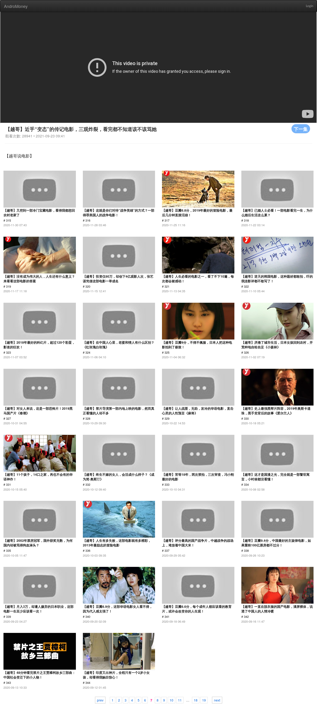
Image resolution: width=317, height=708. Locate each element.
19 (204, 700)
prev (100, 700)
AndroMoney (16, 6)
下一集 (301, 128)
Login (309, 6)
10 (171, 700)
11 (180, 700)
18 (195, 700)
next (217, 700)
